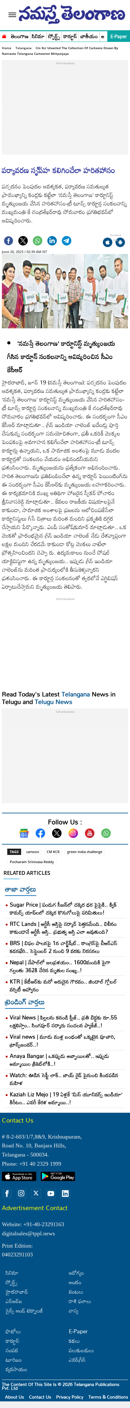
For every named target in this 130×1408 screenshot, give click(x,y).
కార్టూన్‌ (12, 1341)
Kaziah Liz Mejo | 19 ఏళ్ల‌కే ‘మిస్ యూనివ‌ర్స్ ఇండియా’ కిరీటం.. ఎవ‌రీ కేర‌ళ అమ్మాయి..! (66, 1098)
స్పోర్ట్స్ (54, 36)
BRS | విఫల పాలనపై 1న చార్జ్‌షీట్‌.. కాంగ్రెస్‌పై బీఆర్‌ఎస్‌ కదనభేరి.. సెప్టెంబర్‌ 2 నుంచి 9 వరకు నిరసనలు (63, 947)
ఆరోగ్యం (76, 1272)
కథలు (74, 1341)
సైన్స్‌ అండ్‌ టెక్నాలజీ (24, 1310)
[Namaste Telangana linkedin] (65, 1193)
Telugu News (53, 701)
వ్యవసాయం (16, 1369)
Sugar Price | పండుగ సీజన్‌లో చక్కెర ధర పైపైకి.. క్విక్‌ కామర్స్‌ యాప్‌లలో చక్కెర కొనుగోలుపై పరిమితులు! (63, 908)
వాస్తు (74, 1310)
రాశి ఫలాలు (80, 1301)
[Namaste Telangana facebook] (7, 1193)
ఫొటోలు (13, 1331)
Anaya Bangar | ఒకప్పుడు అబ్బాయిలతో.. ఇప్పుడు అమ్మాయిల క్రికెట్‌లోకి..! (59, 1060)
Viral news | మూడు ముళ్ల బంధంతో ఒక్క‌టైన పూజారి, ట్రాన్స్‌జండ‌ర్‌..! (62, 1040)
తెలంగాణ (19, 36)
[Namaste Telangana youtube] (51, 1193)
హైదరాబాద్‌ (17, 1291)
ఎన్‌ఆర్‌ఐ (14, 1301)
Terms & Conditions (108, 1397)
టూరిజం (14, 1359)
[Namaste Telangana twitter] (36, 1193)
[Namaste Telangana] (4, 35)
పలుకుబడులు (81, 1350)
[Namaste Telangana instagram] (21, 1193)
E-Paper (118, 36)
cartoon (32, 851)
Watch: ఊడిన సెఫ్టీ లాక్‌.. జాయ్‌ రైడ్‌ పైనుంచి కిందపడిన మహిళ (64, 1079)
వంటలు (76, 1291)
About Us (14, 1397)
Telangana (23, 48)
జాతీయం (89, 36)
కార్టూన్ (70, 36)
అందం (75, 1282)
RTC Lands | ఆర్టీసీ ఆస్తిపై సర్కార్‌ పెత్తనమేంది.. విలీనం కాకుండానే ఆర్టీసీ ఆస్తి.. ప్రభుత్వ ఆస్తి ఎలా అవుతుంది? (63, 928)
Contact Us (40, 1397)
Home (6, 48)
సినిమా (38, 36)
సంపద (12, 1350)
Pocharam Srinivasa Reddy (32, 861)
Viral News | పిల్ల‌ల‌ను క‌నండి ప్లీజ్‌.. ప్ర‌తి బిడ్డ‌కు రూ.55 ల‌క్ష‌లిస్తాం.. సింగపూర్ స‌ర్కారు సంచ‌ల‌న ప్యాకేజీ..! (63, 1021)
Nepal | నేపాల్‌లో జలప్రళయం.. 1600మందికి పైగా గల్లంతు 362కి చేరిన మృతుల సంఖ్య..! (60, 966)
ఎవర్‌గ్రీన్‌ (77, 1359)
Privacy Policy (69, 1397)
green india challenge (84, 851)
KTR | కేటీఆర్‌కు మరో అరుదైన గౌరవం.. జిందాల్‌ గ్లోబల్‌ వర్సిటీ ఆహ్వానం (63, 985)
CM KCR (53, 851)
